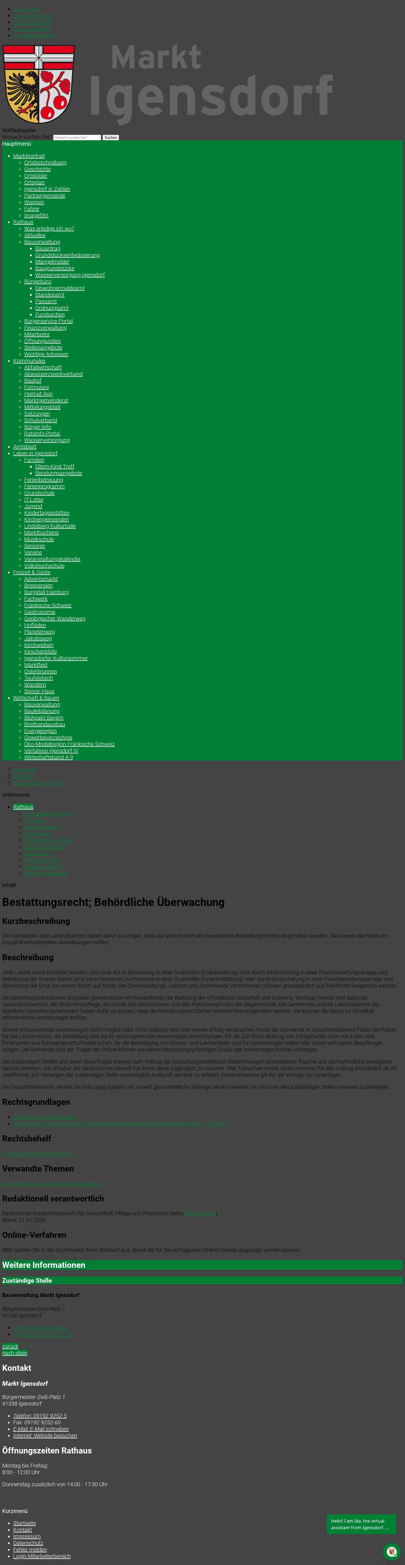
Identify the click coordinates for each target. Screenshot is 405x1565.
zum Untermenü (32, 22)
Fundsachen (50, 314)
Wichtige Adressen (46, 354)
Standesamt (49, 294)
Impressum (27, 1536)
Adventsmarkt (41, 579)
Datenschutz (28, 1543)
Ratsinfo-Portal (42, 433)
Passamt (46, 301)
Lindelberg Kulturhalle (50, 526)
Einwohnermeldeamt (60, 288)
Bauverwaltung (42, 241)
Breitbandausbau (44, 724)
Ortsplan (34, 182)
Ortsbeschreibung (45, 162)
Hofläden (35, 625)
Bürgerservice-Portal (48, 321)
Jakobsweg (38, 638)
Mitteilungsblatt (42, 407)
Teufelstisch (38, 678)
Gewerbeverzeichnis (48, 737)
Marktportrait (29, 156)
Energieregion (40, 731)
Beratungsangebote (58, 473)
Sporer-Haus (39, 691)
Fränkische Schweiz (48, 605)
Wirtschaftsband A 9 (48, 757)
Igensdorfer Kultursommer (56, 658)
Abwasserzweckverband (53, 374)
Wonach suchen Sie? (27, 137)
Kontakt (22, 1529)
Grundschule (39, 493)
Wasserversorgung (47, 440)
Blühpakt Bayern (43, 717)
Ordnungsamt (52, 308)
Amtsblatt (24, 446)
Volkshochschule (44, 565)
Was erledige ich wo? (49, 228)
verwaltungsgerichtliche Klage (37, 1153)
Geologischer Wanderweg (54, 618)
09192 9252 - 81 (42, 1334)
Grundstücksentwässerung (67, 255)
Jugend (33, 506)
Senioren (34, 546)
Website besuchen (45, 1435)
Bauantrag (47, 248)
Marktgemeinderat (46, 400)
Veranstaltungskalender (52, 559)
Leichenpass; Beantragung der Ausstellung (53, 1183)
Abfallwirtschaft (43, 367)
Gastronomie (39, 612)
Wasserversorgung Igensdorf (70, 275)
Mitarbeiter (37, 334)
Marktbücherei (41, 532)
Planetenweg (39, 631)
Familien (34, 460)
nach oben (14, 1353)
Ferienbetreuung (43, 479)
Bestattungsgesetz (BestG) (45, 1117)
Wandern (35, 684)
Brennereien (38, 585)
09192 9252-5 (40, 1415)
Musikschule (39, 539)
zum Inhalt (26, 9)
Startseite (24, 769)
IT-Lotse (33, 499)
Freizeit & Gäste (31, 572)
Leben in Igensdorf (35, 453)
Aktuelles (34, 235)
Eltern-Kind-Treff (54, 466)
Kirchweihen (38, 645)
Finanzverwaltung (45, 327)
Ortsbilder (35, 175)
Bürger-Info (37, 427)
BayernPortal (200, 1213)
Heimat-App (38, 393)
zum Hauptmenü (33, 15)
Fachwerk (36, 598)
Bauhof (33, 380)
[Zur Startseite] (167, 123)
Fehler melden (30, 1549)
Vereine (33, 552)
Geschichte (37, 169)
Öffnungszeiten (42, 341)
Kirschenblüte (40, 651)
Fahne (31, 208)
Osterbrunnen (40, 671)
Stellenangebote (43, 347)
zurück (10, 1346)
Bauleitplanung (42, 711)
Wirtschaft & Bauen (36, 698)
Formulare (36, 387)
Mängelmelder (52, 261)
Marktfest (35, 664)
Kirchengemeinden (46, 519)
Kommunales (29, 360)
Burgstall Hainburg (46, 592)
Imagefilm (36, 215)
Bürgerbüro (37, 281)
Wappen (34, 202)
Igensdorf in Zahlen (47, 189)
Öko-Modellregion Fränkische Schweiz (69, 744)
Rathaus (23, 222)
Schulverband (40, 420)
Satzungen (37, 413)
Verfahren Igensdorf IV (51, 750)
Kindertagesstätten (46, 512)
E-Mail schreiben (41, 1327)
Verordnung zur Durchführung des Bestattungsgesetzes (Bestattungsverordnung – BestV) (120, 1123)
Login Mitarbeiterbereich (42, 1556)
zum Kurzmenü (31, 28)
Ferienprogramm (44, 486)
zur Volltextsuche (33, 35)
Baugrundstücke (54, 268)
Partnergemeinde (44, 195)
